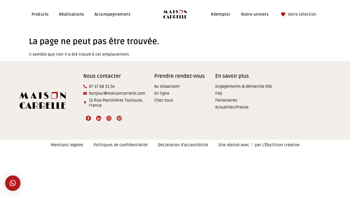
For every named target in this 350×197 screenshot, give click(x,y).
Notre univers (255, 14)
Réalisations (71, 14)
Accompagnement (113, 14)
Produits (40, 14)
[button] (12, 183)
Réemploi (220, 14)
